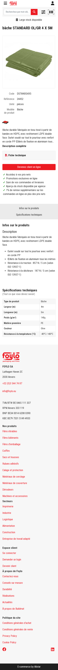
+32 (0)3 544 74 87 (12, 383)
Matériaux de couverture (14, 483)
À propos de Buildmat (13, 608)
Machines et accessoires (15, 496)
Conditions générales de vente (17, 629)
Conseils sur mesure (12, 582)
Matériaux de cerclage (13, 476)
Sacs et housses (10, 457)
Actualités (7, 602)
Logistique (7, 519)
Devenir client (9, 566)
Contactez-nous (10, 576)
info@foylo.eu (9, 391)
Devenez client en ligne (29, 167)
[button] (5, 3)
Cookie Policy (9, 642)
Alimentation (8, 525)
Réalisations (8, 595)
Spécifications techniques (29, 214)
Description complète (14, 146)
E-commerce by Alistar (29, 666)
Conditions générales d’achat (16, 623)
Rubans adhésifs (10, 463)
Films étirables (9, 431)
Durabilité (7, 589)
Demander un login (11, 559)
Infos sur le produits (29, 208)
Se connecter (9, 553)
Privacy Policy (9, 635)
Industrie (6, 512)
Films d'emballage (11, 444)
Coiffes (6, 450)
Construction (8, 532)
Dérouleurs (7, 489)
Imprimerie (7, 506)
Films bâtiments (10, 437)
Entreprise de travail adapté (16, 538)
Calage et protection (12, 470)
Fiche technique (17, 155)
